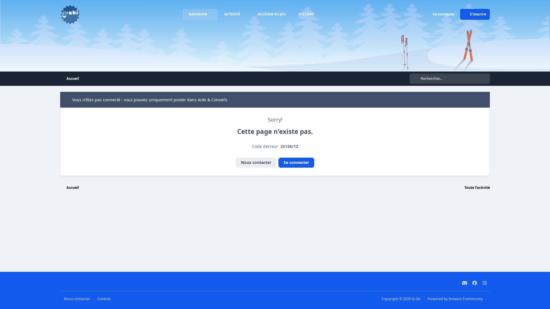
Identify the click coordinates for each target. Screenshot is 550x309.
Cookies (104, 298)
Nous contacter (256, 162)
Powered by (455, 298)
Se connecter (296, 162)
